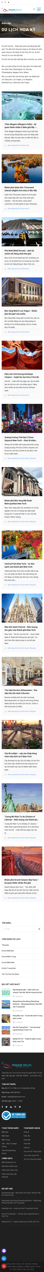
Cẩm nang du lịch (13, 145)
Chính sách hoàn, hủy (9, 1170)
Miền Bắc (5, 1132)
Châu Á (26, 1132)
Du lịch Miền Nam (8, 962)
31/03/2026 (19, 1022)
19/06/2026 (19, 996)
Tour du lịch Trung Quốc (32, 1151)
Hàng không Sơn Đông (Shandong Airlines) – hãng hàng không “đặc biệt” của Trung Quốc (27, 1004)
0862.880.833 (15, 1092)
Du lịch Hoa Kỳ (24, 145)
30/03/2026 (19, 1034)
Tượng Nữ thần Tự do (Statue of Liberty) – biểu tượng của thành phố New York (21, 819)
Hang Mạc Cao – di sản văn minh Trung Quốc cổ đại (20, 1208)
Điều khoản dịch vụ (9, 1162)
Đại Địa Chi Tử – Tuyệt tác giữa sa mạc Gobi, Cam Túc (20, 1222)
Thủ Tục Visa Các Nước (10, 974)
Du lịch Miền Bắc (8, 951)
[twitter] (8, 2)
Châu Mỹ (27, 1140)
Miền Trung (6, 1140)
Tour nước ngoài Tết (31, 1155)
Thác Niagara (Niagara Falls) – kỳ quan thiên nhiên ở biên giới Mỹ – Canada (20, 127)
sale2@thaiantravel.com (16, 1097)
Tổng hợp (33, 458)
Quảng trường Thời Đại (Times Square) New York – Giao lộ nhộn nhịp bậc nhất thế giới (20, 440)
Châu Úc (27, 1148)
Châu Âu (27, 1136)
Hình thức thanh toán (9, 1166)
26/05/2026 (19, 1011)
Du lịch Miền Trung (9, 957)
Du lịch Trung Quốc (9, 968)
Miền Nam (5, 1136)
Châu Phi (27, 1144)
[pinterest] (5, 2)
